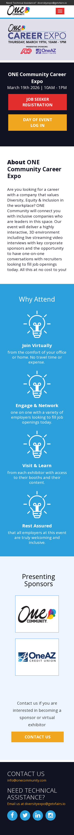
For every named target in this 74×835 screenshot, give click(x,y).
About (34, 169)
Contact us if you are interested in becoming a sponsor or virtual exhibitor (37, 713)
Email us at (16, 803)
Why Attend (37, 299)
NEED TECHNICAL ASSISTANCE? (32, 793)
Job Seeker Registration (37, 102)
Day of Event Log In (37, 122)
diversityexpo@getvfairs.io (45, 803)
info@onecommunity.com (26, 780)
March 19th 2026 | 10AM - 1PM (37, 80)
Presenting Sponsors (38, 580)
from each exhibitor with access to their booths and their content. (37, 477)
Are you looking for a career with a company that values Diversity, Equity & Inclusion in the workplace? (35, 197)
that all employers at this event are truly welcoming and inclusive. (37, 537)
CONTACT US (38, 737)
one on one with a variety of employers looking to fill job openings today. (37, 417)
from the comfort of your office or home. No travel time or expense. (37, 357)
